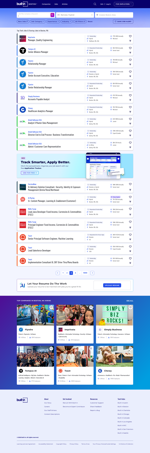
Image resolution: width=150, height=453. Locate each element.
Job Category (37, 21)
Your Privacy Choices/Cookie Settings (104, 444)
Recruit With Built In (70, 403)
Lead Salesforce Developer (39, 250)
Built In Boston (123, 407)
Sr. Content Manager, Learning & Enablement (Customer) (52, 200)
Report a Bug (95, 410)
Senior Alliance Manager (38, 51)
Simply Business (113, 329)
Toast (68, 371)
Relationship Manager (37, 63)
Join (101, 4)
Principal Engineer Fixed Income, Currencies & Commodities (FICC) (53, 226)
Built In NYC (122, 425)
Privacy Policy (74, 444)
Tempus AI (31, 371)
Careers (47, 407)
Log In (108, 4)
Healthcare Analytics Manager (40, 111)
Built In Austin (123, 403)
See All (130, 301)
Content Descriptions (52, 414)
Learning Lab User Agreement (26, 444)
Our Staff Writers (50, 410)
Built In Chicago (123, 414)
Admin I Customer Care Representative (44, 146)
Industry (66, 21)
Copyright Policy (61, 444)
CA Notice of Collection (126, 444)
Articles (64, 4)
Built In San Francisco (125, 429)
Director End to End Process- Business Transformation (51, 134)
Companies (46, 4)
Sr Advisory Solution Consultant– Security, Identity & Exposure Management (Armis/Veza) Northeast (54, 188)
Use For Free (29, 173)
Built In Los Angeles (125, 422)
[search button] (95, 4)
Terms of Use (85, 444)
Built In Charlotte (124, 410)
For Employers (123, 4)
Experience (53, 21)
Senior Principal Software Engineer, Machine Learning (50, 238)
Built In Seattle (123, 433)
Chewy (108, 371)
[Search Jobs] (52, 15)
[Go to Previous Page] (58, 273)
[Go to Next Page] (92, 273)
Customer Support (97, 403)
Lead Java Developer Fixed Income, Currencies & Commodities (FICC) (54, 213)
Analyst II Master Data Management (43, 122)
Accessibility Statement (46, 444)
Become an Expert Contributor (74, 407)
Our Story (47, 403)
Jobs (56, 4)
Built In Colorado (124, 418)
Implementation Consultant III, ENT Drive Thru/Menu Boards (53, 262)
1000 (85, 273)
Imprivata (70, 329)
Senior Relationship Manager (40, 87)
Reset (90, 21)
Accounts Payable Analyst (39, 99)
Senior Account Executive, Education (43, 75)
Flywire (29, 329)
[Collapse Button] (130, 41)
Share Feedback (96, 407)
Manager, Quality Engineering (40, 40)
